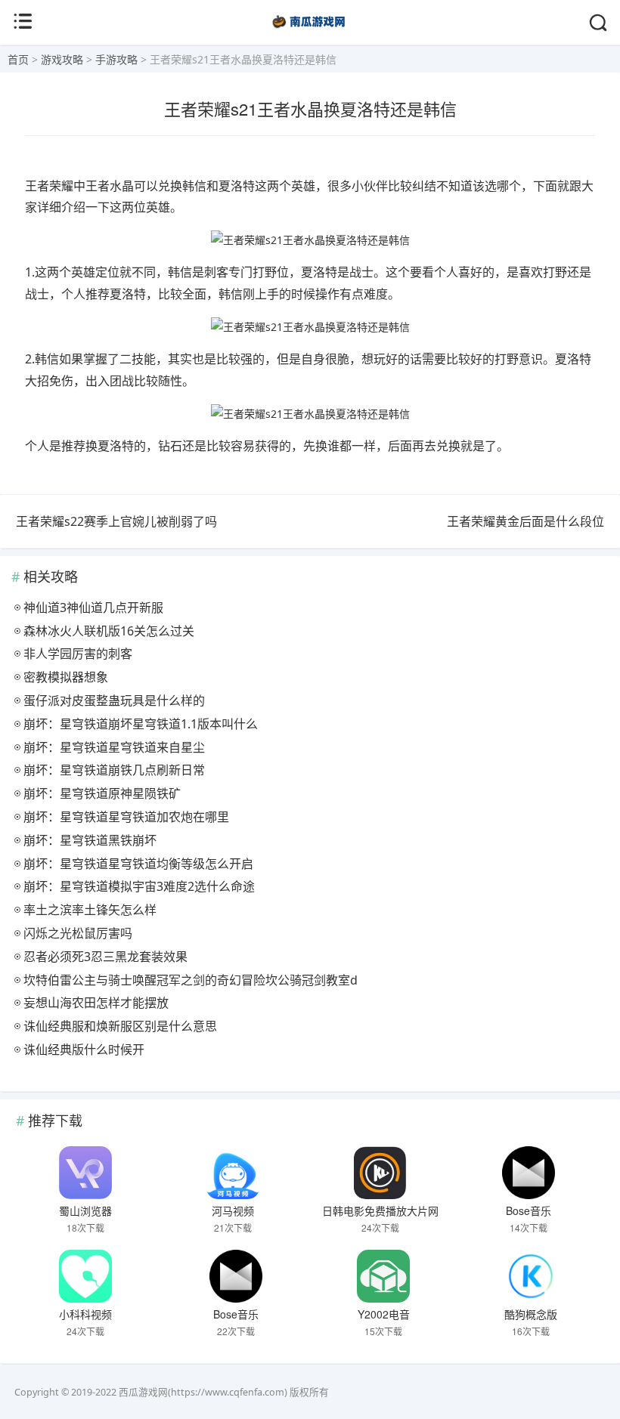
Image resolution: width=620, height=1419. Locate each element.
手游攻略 (116, 59)
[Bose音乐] (528, 1172)
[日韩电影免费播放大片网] (381, 1172)
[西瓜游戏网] (310, 30)
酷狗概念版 (530, 1314)
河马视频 (233, 1210)
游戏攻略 (62, 59)
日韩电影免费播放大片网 (380, 1210)
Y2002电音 (384, 1314)
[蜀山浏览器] (85, 1172)
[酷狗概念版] (531, 1276)
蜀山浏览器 (85, 1210)
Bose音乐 (528, 1210)
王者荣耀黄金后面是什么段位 (525, 521)
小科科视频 (85, 1314)
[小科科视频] (85, 1276)
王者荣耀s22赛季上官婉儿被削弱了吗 (116, 521)
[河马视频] (233, 1172)
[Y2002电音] (383, 1276)
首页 (18, 59)
